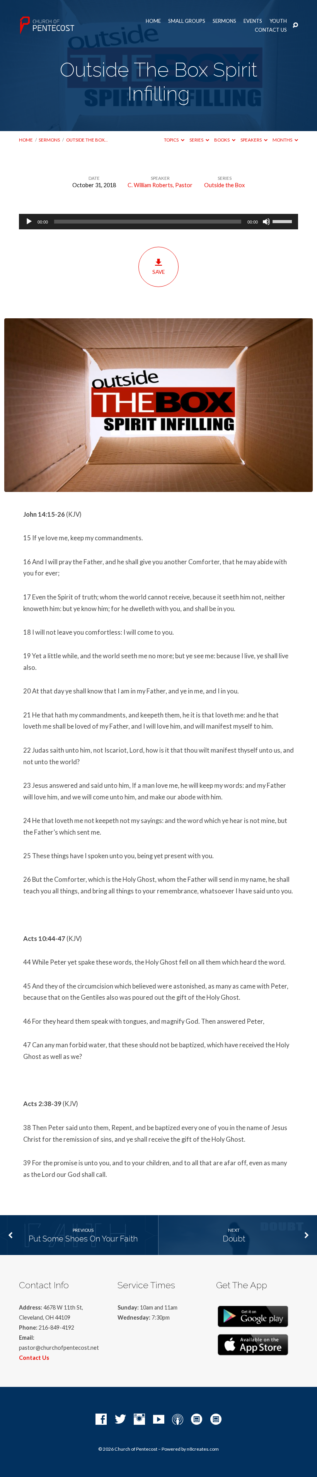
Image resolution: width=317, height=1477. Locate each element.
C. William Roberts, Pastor (160, 185)
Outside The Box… (86, 139)
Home (153, 21)
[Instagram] (139, 1419)
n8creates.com (203, 1449)
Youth (278, 21)
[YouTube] (158, 1419)
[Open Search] (295, 25)
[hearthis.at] (216, 1419)
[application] (158, 221)
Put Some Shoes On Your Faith (83, 1238)
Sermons (224, 21)
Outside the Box (224, 185)
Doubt (234, 1238)
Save (158, 272)
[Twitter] (120, 1419)
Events (253, 21)
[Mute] (266, 221)
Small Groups (186, 21)
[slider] (283, 221)
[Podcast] (177, 1419)
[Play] (29, 221)
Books (222, 139)
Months (283, 139)
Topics (171, 139)
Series (196, 139)
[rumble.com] (196, 1419)
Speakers (251, 139)
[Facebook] (101, 1419)
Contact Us (271, 29)
